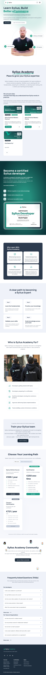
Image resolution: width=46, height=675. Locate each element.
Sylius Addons (26, 661)
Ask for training (23, 440)
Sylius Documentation (28, 665)
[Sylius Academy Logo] (9, 2)
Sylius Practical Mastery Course (6, 666)
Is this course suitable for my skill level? (13, 590)
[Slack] (10, 655)
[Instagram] (4, 655)
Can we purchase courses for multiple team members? (16, 622)
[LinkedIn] (13, 655)
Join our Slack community (23, 560)
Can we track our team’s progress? (12, 626)
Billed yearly (17, 461)
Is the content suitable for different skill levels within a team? (17, 630)
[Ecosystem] (40, 2)
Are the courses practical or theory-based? (14, 603)
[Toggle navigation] (6, 2)
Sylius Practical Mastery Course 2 (6, 662)
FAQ (14, 666)
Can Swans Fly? (6, 668)
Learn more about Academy (19, 22)
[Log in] (37, 2)
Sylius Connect (26, 663)
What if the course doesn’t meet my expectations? (15, 607)
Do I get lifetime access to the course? (13, 594)
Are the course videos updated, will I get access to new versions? (19, 599)
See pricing (7, 22)
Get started (13, 494)
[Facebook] (7, 655)
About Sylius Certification (16, 662)
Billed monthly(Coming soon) (26, 461)
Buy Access (8, 126)
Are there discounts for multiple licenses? (13, 618)
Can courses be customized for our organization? (15, 635)
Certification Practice (17, 665)
